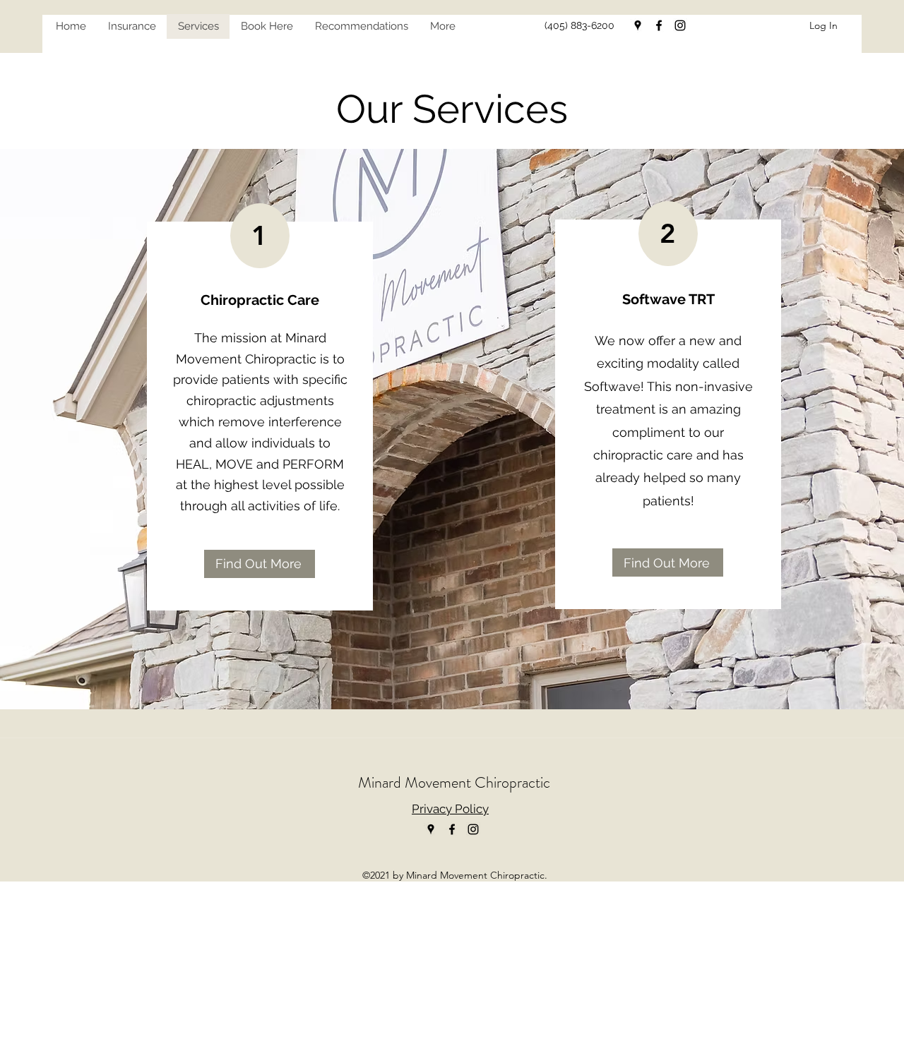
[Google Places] (638, 25)
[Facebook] (659, 25)
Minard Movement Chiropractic (454, 782)
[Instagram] (680, 25)
